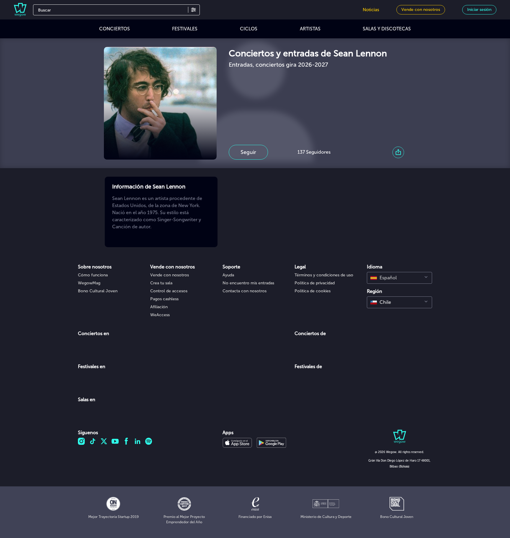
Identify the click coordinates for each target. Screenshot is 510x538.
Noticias (371, 9)
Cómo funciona (93, 275)
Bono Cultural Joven (97, 290)
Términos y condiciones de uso (324, 275)
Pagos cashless (164, 298)
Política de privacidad (315, 283)
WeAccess (160, 314)
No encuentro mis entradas (248, 283)
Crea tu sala (161, 283)
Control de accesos (168, 290)
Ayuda (228, 275)
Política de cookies (313, 290)
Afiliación (159, 306)
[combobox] (399, 277)
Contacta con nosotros (245, 290)
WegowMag (89, 283)
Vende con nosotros (169, 275)
